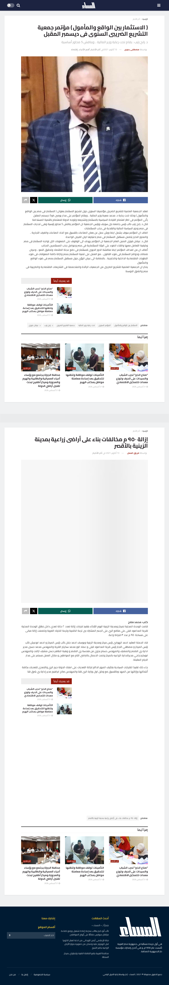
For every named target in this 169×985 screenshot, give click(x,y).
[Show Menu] (158, 5)
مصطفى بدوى (131, 49)
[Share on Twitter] (33, 200)
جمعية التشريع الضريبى (66, 325)
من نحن (12, 974)
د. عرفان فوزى (35, 325)
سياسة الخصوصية (42, 974)
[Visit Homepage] (89, 5)
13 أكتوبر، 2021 (110, 49)
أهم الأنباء (84, 49)
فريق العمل (133, 453)
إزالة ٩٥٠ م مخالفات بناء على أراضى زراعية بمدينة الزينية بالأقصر (112, 818)
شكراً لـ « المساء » (100, 925)
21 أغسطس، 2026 (44, 299)
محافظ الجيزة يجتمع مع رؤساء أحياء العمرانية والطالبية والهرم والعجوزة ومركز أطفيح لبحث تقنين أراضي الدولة (41, 380)
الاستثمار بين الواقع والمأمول (125, 325)
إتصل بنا (24, 974)
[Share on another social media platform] (25, 200)
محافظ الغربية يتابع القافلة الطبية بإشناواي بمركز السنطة (86, 955)
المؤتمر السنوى (105, 325)
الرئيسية (145, 19)
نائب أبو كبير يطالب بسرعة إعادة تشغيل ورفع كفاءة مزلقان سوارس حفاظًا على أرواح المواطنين (85, 933)
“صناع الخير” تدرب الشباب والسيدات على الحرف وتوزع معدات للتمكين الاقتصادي (38, 291)
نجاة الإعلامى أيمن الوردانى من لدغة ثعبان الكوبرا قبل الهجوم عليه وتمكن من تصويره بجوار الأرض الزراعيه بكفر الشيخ (86, 944)
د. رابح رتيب (48, 325)
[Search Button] (18, 5)
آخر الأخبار (136, 19)
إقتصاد (74, 49)
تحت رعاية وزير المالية (87, 325)
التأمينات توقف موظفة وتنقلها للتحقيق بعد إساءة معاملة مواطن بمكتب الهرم (37, 308)
